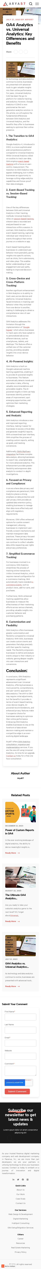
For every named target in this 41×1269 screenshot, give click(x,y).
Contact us (11, 756)
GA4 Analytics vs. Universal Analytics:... (17, 965)
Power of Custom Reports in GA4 (19, 831)
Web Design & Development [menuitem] (20, 1214)
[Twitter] (26, 52)
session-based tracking (23, 219)
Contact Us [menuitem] (20, 1203)
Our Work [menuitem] (20, 1194)
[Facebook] (21, 52)
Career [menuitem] (21, 1238)
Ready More (10, 853)
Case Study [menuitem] (20, 1199)
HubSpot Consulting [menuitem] (20, 1223)
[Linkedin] (16, 52)
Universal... (14, 915)
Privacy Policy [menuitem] (20, 1252)
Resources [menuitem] (20, 1243)
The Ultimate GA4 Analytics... (15, 896)
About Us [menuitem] (20, 1190)
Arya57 (20, 778)
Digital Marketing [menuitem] (20, 1219)
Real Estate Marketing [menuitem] (20, 1247)
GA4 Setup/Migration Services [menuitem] (20, 1227)
